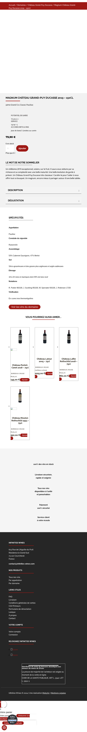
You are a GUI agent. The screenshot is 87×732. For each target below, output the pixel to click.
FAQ (10, 597)
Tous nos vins (14, 577)
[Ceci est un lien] (34, 82)
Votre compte (15, 632)
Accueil (12, 5)
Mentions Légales (58, 693)
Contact (12, 618)
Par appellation (15, 580)
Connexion (13, 635)
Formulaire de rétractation (20, 609)
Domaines (21, 5)
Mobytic (46, 693)
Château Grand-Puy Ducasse (40, 5)
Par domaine (14, 583)
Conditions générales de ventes (22, 603)
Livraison (12, 600)
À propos (13, 615)
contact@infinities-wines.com (22, 564)
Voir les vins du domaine (24, 306)
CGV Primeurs (15, 606)
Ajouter (22, 148)
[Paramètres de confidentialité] (4, 727)
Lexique (12, 612)
